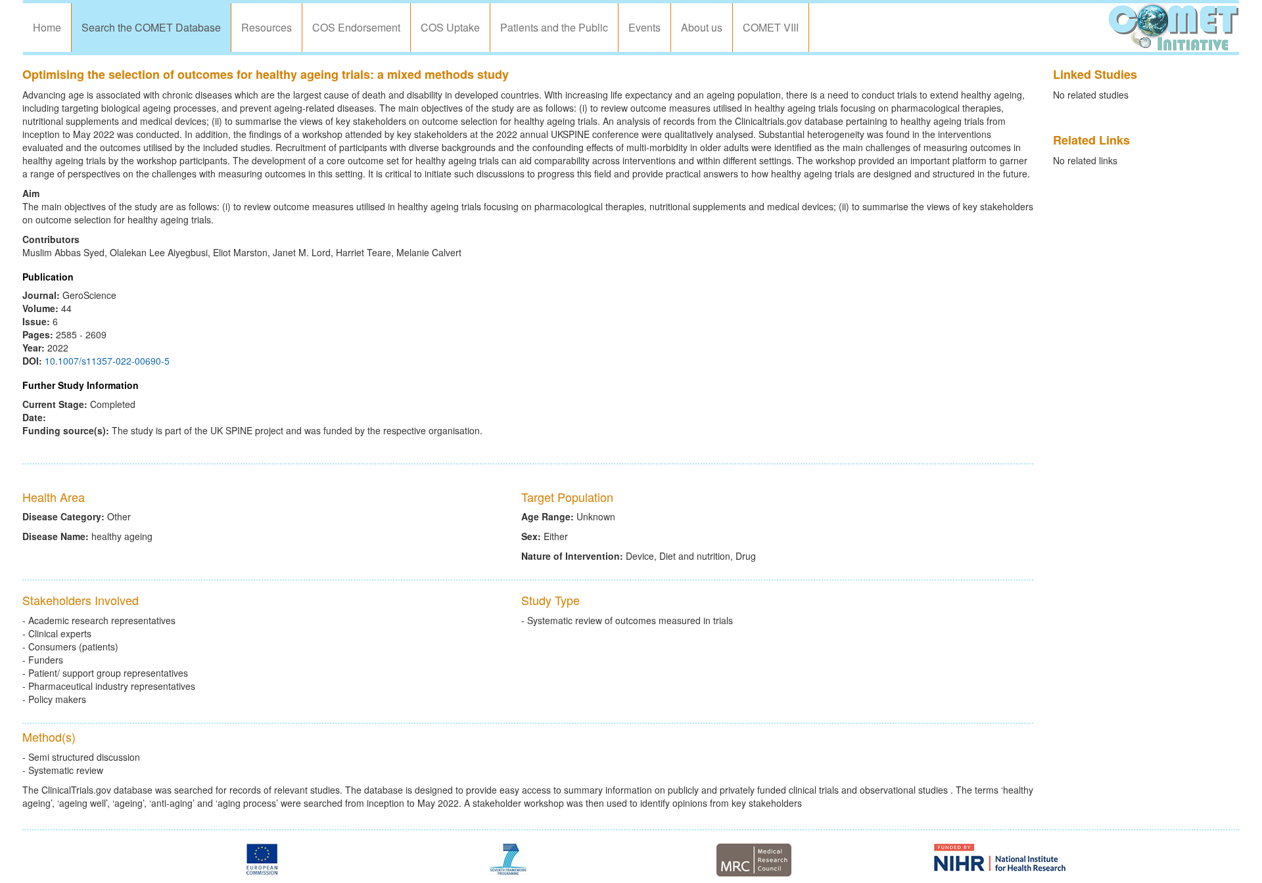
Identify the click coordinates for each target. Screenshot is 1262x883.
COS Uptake (450, 27)
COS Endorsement (356, 27)
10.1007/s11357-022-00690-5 (107, 360)
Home (47, 27)
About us (701, 27)
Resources (266, 27)
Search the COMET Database (151, 27)
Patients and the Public (554, 27)
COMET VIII (771, 27)
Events (644, 27)
